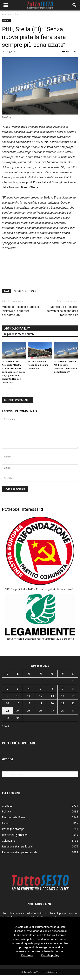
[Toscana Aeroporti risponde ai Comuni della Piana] (40, 350)
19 (40, 703)
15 (73, 696)
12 (40, 696)
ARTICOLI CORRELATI (17, 328)
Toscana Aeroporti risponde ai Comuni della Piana (38, 365)
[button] (74, 5)
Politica (6, 20)
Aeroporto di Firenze (25, 290)
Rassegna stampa (13, 829)
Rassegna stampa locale (17, 846)
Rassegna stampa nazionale (19, 852)
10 (17, 696)
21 (62, 703)
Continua (27, 955)
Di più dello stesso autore (19, 334)
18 (28, 703)
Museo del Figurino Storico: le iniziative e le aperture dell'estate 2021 (21, 311)
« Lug (5, 725)
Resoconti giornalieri (15, 835)
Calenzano (8, 840)
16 (7, 703)
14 (62, 696)
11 (28, 696)
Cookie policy (50, 955)
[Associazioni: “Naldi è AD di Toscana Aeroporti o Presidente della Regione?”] (66, 350)
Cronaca (7, 805)
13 (52, 696)
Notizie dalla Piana (13, 817)
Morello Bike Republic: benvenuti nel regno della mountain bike (62, 311)
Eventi (6, 823)
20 (52, 703)
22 (73, 703)
